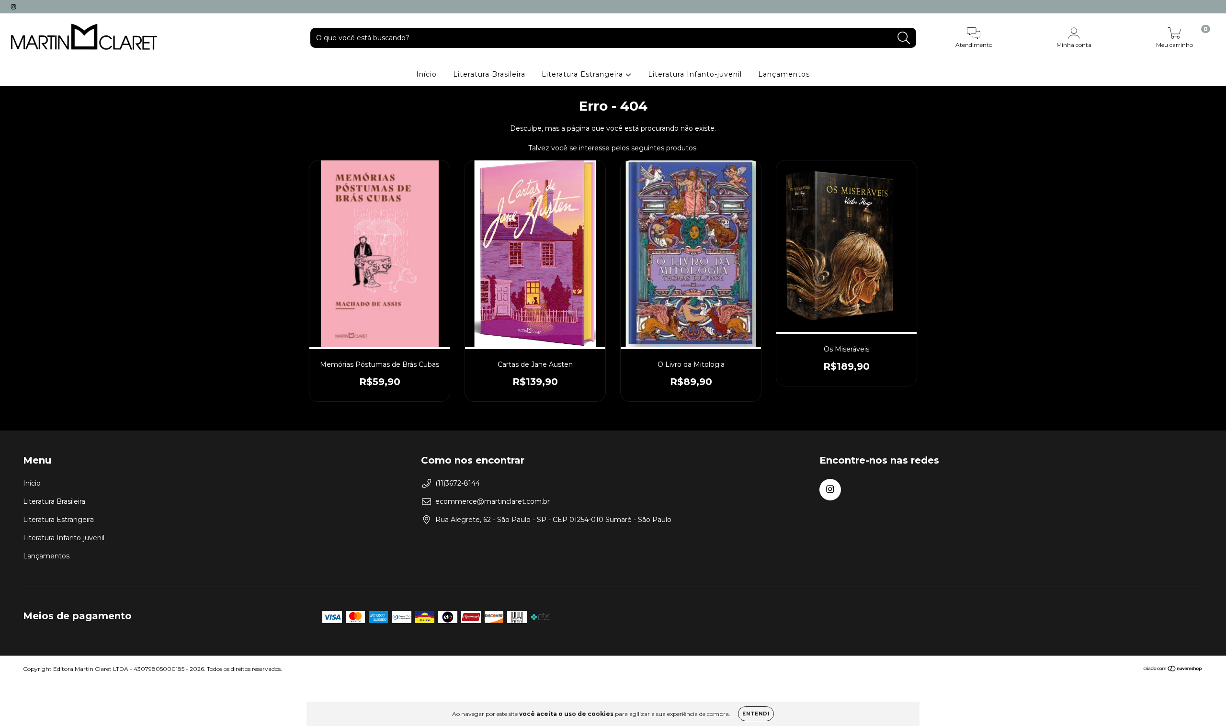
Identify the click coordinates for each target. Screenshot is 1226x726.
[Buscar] (904, 38)
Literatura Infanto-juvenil (695, 74)
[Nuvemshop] (1173, 669)
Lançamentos (784, 74)
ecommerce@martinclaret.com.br (492, 501)
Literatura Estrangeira (583, 74)
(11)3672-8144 (457, 483)
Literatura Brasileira (489, 74)
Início (426, 74)
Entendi (756, 714)
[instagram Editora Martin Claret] (13, 6)
